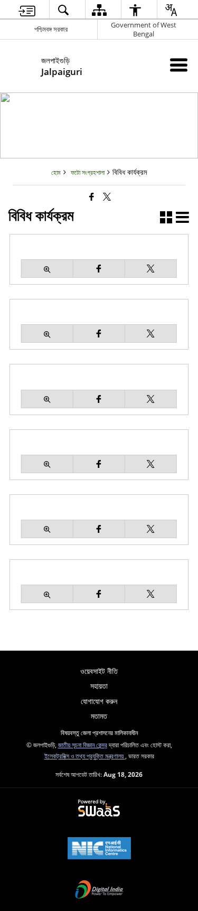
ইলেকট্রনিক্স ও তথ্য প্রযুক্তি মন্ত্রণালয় (84, 756)
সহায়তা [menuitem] (99, 686)
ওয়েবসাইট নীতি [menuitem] (99, 671)
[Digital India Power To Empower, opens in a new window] (99, 890)
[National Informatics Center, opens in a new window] (99, 849)
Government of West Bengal (143, 29)
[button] (166, 218)
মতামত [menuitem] (99, 716)
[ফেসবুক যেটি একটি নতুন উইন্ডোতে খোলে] (91, 196)
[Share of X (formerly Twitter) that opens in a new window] (107, 196)
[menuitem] (27, 10)
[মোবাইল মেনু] (178, 64)
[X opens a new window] (151, 268)
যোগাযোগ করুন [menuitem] (99, 701)
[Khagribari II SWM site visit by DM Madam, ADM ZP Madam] (47, 268)
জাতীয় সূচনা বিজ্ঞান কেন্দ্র (82, 744)
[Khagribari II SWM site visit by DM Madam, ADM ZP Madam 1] (47, 333)
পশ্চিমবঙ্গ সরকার (51, 29)
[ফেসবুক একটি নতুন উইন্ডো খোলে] (99, 268)
